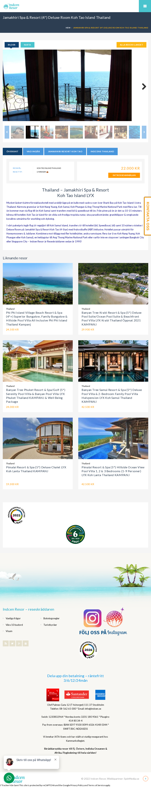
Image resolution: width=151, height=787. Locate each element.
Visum (9, 631)
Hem (68, 28)
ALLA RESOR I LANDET (131, 44)
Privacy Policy (77, 785)
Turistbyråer (50, 624)
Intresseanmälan (124, 175)
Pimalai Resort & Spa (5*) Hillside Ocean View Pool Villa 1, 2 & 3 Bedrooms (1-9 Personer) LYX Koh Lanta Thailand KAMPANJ (113, 471)
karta (27, 44)
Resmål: (17, 168)
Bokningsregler (51, 618)
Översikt (12, 151)
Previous (8, 86)
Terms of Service (96, 785)
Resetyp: (18, 172)
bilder (11, 44)
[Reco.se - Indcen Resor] (16, 515)
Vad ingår (33, 151)
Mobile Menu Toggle (145, 6)
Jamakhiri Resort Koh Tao (65, 151)
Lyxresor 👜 (42, 172)
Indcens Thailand (102, 151)
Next (142, 86)
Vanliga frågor (13, 618)
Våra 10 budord (14, 624)
